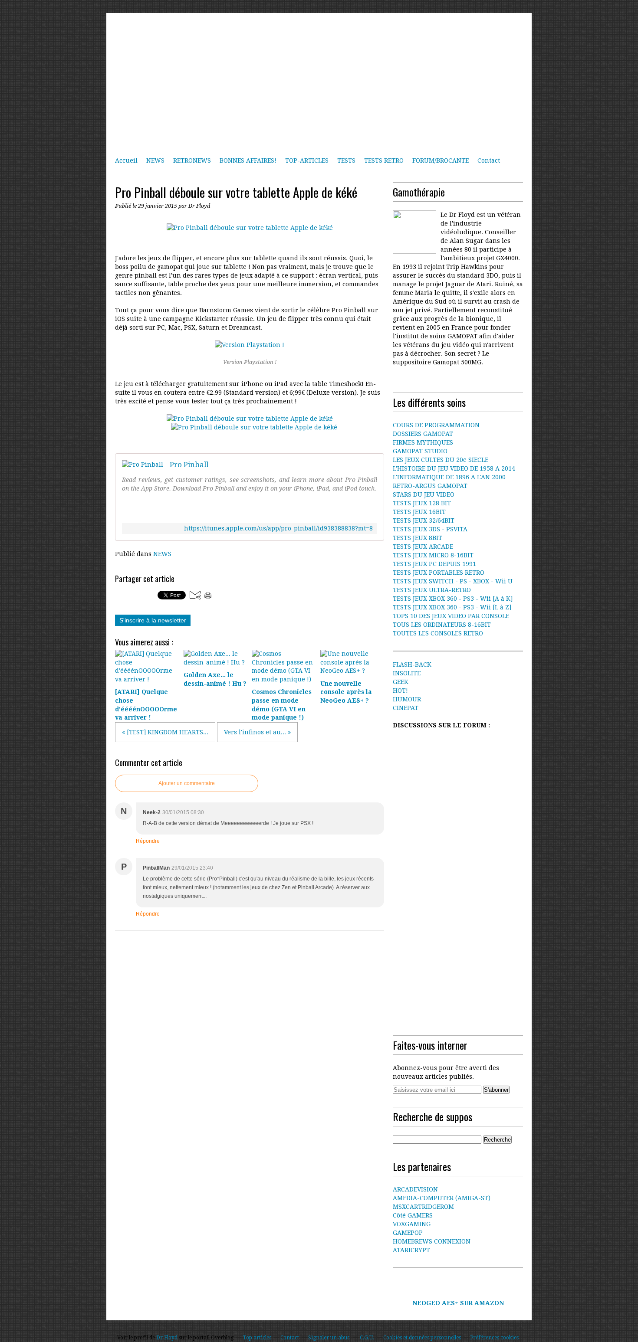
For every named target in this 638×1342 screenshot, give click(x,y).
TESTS (346, 160)
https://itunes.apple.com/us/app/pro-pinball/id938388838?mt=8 (278, 528)
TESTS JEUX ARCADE (423, 546)
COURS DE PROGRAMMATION (436, 425)
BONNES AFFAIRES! (248, 160)
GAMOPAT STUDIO (420, 451)
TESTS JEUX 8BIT (417, 537)
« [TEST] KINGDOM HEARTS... (165, 732)
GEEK (400, 681)
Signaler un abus (329, 1338)
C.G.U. (367, 1338)
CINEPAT (405, 707)
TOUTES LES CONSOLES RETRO (438, 633)
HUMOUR (407, 699)
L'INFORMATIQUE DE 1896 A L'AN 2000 (449, 477)
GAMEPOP (408, 1232)
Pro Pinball (189, 464)
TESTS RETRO (384, 160)
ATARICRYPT (411, 1250)
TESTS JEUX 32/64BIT (423, 520)
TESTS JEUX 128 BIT (422, 503)
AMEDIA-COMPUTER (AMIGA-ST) (441, 1198)
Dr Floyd (167, 1338)
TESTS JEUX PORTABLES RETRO (438, 572)
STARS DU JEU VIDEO (423, 494)
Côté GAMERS (413, 1215)
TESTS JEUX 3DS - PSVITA (430, 529)
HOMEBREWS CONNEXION (431, 1241)
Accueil (126, 160)
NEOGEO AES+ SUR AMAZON (458, 1302)
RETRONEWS (192, 160)
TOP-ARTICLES (307, 160)
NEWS (155, 160)
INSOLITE (407, 673)
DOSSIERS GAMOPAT (423, 433)
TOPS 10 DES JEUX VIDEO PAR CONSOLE (451, 615)
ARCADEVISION (415, 1189)
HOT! (400, 690)
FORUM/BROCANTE (440, 160)
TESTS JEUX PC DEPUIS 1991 (434, 563)
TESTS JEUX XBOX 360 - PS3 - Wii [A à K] (453, 598)
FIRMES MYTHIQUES (423, 442)
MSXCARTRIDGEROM (423, 1206)
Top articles (257, 1338)
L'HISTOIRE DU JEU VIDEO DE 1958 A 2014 (454, 468)
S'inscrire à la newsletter (152, 620)
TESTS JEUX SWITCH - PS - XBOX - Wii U (453, 581)
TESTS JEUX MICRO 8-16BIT (433, 555)
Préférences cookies (494, 1338)
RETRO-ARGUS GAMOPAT (430, 485)
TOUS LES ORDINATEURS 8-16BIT (442, 624)
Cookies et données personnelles (422, 1338)
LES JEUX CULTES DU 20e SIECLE (440, 459)
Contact (488, 160)
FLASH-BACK (412, 664)
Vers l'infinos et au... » (257, 732)
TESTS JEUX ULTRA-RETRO (432, 589)
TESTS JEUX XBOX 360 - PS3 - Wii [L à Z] (452, 607)
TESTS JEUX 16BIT (419, 511)
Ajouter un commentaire (186, 783)
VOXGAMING (412, 1224)
